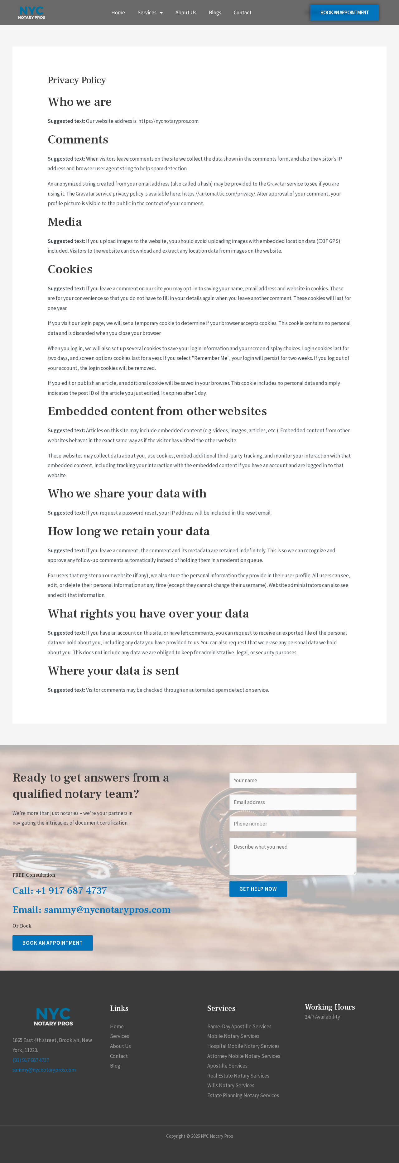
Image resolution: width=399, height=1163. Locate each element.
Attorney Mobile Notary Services (243, 1056)
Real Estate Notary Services (238, 1075)
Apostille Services (227, 1065)
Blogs (215, 12)
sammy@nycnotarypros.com (44, 1069)
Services (119, 1036)
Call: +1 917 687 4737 (59, 890)
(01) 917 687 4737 (30, 1060)
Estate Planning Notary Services (243, 1095)
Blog (115, 1065)
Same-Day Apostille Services (239, 1026)
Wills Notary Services (230, 1085)
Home (118, 12)
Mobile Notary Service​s (233, 1036)
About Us (185, 12)
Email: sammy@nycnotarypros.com (91, 909)
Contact (243, 12)
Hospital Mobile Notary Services (243, 1046)
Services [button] (146, 12)
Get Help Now (258, 888)
